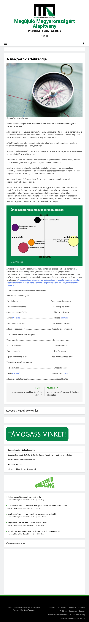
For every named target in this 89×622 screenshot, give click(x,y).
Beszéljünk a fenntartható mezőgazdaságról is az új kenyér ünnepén (34, 531)
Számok (82, 611)
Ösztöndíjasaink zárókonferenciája (21, 450)
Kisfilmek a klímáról (16, 465)
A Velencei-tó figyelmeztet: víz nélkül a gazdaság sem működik (32, 514)
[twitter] (44, 36)
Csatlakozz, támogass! (76, 607)
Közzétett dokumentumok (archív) (72, 618)
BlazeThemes (29, 610)
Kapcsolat (73, 611)
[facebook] (41, 36)
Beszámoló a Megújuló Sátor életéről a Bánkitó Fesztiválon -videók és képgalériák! (40, 455)
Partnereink (61, 607)
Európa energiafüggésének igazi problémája (24, 497)
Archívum (63, 611)
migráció (16, 318)
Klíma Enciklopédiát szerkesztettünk (22, 469)
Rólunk (52, 607)
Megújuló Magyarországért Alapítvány (44, 23)
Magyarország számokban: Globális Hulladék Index (27, 523)
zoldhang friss (17, 500)
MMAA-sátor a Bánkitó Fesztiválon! (21, 460)
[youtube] (47, 36)
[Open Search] (79, 43)
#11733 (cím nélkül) (77, 615)
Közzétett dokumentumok (57, 615)
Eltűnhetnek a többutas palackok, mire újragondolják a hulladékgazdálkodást (37, 506)
